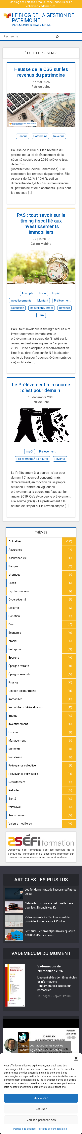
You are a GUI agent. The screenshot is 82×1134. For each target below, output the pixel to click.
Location (14, 732)
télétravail (15, 807)
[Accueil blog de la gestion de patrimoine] (7, 16)
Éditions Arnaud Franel (39, 2)
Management (17, 740)
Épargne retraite (19, 665)
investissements (21, 300)
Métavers (14, 748)
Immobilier (15, 699)
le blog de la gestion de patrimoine (43, 17)
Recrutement (17, 782)
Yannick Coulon (55, 921)
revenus (58, 136)
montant (42, 300)
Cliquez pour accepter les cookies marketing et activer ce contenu (41, 1048)
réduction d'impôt (41, 307)
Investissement (18, 724)
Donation (14, 616)
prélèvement (62, 300)
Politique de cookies (24, 1128)
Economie (15, 632)
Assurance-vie (18, 558)
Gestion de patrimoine (22, 690)
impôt (56, 293)
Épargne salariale (19, 674)
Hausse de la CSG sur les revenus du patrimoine (41, 72)
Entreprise (15, 649)
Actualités (15, 541)
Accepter (41, 1098)
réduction (17, 307)
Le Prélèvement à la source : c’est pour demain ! (41, 387)
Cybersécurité (17, 599)
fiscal (42, 293)
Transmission (17, 815)
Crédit (12, 582)
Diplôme (14, 607)
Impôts (13, 715)
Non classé (15, 757)
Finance (13, 682)
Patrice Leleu (41, 87)
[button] (76, 1058)
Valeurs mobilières (20, 823)
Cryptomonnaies (19, 591)
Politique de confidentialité (52, 1128)
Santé (12, 798)
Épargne (14, 657)
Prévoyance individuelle (23, 773)
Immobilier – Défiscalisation (26, 707)
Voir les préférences (41, 1120)
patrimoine (40, 136)
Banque (13, 566)
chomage (14, 574)
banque (22, 136)
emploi (13, 641)
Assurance (15, 549)
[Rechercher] (57, 36)
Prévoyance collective (22, 765)
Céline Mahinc (41, 244)
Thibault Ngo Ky (46, 907)
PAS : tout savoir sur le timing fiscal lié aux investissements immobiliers (41, 223)
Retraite (14, 790)
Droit (12, 624)
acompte (27, 293)
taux (41, 315)
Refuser (41, 1109)
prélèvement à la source (33, 458)
